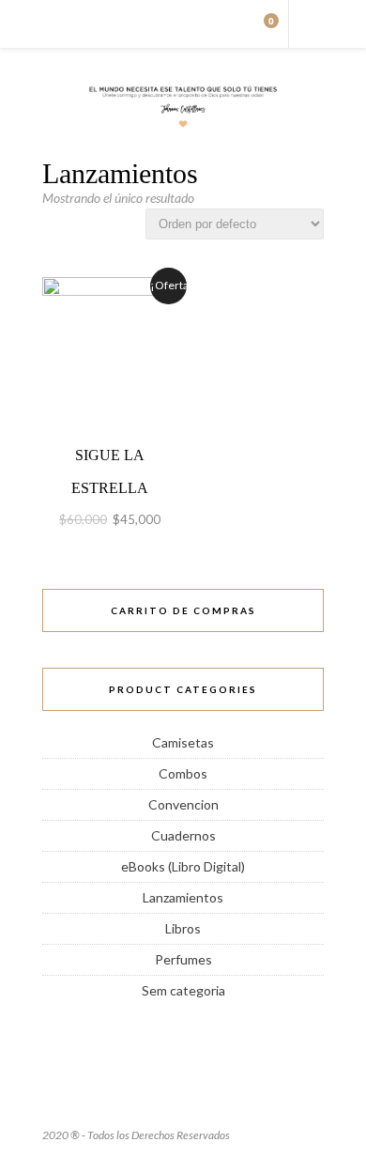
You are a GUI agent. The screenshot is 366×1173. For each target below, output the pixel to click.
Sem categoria (183, 990)
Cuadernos (183, 835)
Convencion (183, 804)
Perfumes (183, 959)
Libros (183, 928)
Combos (183, 773)
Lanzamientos (183, 897)
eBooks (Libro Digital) (183, 866)
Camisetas (183, 742)
